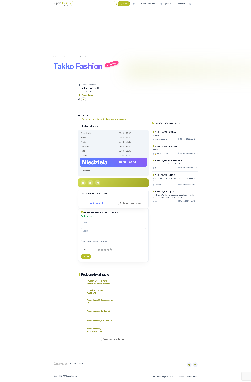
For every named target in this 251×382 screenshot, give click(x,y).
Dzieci (99, 119)
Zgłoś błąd (86, 170)
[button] (193, 3)
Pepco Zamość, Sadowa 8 (98, 311)
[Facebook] (189, 364)
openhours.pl (72, 376)
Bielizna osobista (118, 119)
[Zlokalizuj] (133, 3)
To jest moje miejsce (131, 203)
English (165, 377)
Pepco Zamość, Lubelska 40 (99, 320)
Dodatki (106, 119)
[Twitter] (195, 364)
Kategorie (174, 376)
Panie (84, 119)
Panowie (92, 119)
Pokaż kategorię (113, 339)
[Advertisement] (125, 29)
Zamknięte (112, 64)
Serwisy (182, 376)
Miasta (189, 376)
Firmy (195, 376)
